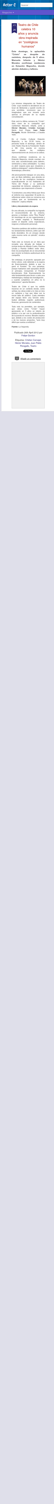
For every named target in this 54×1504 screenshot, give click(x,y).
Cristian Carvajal (33, 339)
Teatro (33, 345)
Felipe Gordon (28, 335)
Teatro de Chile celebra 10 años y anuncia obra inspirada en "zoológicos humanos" (28, 35)
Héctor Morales (22, 342)
